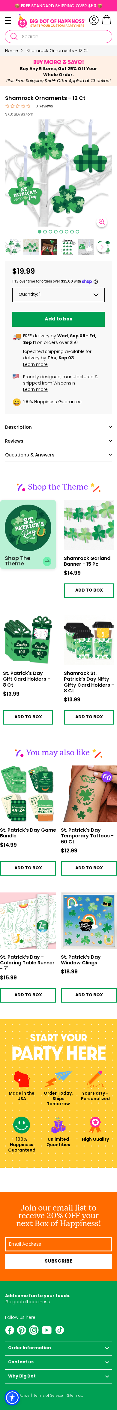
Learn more (35, 364)
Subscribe (58, 1261)
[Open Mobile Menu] (11, 20)
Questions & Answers (30, 455)
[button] (31, 247)
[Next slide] (102, 247)
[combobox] (58, 36)
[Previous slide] (14, 247)
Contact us (21, 1362)
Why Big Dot (22, 1376)
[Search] (13, 36)
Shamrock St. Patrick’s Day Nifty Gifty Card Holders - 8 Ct (87, 621)
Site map (75, 1395)
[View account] (94, 20)
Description (18, 427)
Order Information (29, 1348)
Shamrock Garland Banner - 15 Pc (84, 504)
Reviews (14, 441)
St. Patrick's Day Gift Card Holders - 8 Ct (23, 619)
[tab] (39, 231)
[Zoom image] (101, 221)
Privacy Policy (17, 1395)
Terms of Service (48, 1395)
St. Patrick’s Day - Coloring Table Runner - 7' (27, 963)
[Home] (52, 20)
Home (11, 51)
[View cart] (106, 23)
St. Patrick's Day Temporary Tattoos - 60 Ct (87, 836)
